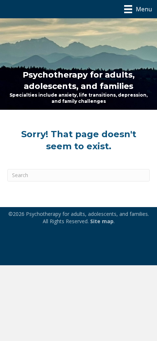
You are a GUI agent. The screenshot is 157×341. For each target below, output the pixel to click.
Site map (102, 221)
